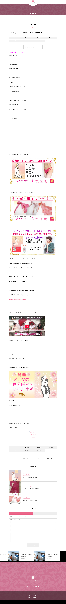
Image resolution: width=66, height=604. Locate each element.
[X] (31, 586)
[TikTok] (29, 586)
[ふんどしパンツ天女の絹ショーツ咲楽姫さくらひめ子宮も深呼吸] (33, 579)
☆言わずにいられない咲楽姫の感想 (17, 299)
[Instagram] (27, 586)
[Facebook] (33, 586)
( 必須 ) (15, 519)
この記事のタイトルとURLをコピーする (33, 47)
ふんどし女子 (33, 27)
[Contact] (38, 586)
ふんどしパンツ (26, 474)
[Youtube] (36, 586)
